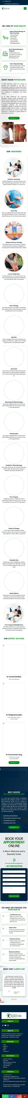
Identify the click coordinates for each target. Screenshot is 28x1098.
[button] (12, 999)
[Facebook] (2, 1025)
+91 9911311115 (7, 1)
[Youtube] (5, 1025)
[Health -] (5, 8)
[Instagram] (8, 1025)
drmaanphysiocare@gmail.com (12, 3)
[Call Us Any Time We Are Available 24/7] (14, 859)
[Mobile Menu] (25, 8)
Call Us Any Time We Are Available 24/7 (14, 863)
